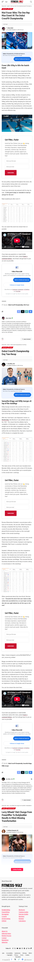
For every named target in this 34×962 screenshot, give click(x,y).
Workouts (22, 910)
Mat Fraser (26, 305)
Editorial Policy (6, 933)
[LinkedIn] (31, 779)
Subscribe (10, 172)
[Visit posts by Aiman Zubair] (3, 318)
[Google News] (20, 948)
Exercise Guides (23, 914)
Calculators (22, 921)
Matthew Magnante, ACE (13, 830)
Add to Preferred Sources (22, 59)
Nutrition (21, 916)
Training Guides (23, 912)
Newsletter (5, 940)
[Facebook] (13, 948)
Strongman (5, 914)
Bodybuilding (6, 910)
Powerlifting (11, 808)
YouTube (18, 291)
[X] (15, 948)
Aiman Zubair (10, 28)
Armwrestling (6, 918)
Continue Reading (17, 869)
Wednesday (5, 420)
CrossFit (5, 9)
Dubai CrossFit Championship (15, 763)
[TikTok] (27, 948)
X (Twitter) (26, 289)
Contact (4, 938)
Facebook (14, 289)
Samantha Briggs (27, 763)
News (10, 9)
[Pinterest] (24, 948)
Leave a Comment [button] (27, 339)
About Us (4, 931)
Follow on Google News (17, 285)
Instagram (20, 289)
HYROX (4, 921)
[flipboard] (31, 948)
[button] (3, 2)
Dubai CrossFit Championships (15, 305)
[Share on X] (15, 959)
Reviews (21, 918)
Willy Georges (5, 766)
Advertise (4, 942)
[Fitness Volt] (17, 2)
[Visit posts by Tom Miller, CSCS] (3, 779)
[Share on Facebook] (11, 959)
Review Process (6, 935)
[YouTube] (17, 948)
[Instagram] (22, 948)
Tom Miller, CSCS (11, 363)
